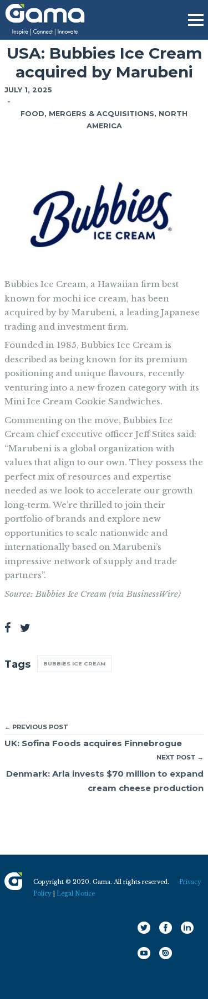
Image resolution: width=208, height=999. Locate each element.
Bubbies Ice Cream (74, 663)
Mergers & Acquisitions (101, 114)
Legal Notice (76, 893)
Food (32, 114)
